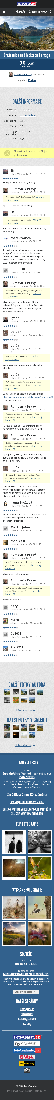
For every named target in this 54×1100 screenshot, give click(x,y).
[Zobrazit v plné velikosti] (27, 33)
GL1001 (15, 633)
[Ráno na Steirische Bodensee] (24, 692)
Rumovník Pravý (23, 74)
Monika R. (18, 541)
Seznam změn (27, 1014)
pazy (14, 606)
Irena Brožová (21, 502)
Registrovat (40, 11)
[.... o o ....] (24, 735)
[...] (16, 727)
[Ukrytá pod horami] (24, 700)
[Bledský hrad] (7, 735)
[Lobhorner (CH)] (16, 692)
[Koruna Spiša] (32, 727)
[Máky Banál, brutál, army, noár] (16, 700)
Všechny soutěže (24, 992)
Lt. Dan (16, 332)
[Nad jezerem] (40, 727)
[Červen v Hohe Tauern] (32, 735)
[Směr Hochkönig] (32, 692)
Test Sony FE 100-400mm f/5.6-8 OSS (27, 802)
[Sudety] (24, 727)
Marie (15, 620)
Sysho (14, 318)
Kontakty (27, 1024)
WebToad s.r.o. (40, 1090)
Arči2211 (16, 647)
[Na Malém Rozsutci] (40, 692)
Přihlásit (21, 11)
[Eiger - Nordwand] (7, 700)
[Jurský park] (7, 692)
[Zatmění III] (16, 735)
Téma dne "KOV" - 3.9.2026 (26, 964)
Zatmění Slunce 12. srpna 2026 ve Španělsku (27, 795)
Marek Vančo (20, 238)
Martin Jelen (20, 527)
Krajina (32, 80)
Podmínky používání (27, 1019)
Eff (12, 170)
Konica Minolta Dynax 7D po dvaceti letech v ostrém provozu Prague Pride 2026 (27, 775)
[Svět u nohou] (32, 700)
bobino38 (17, 269)
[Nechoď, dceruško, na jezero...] (7, 727)
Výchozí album (28, 115)
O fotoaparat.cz (27, 1009)
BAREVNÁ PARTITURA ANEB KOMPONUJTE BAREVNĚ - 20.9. (26, 974)
